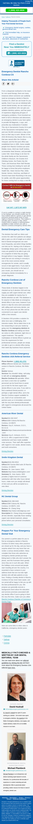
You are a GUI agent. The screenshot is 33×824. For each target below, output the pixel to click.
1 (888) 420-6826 (16, 10)
